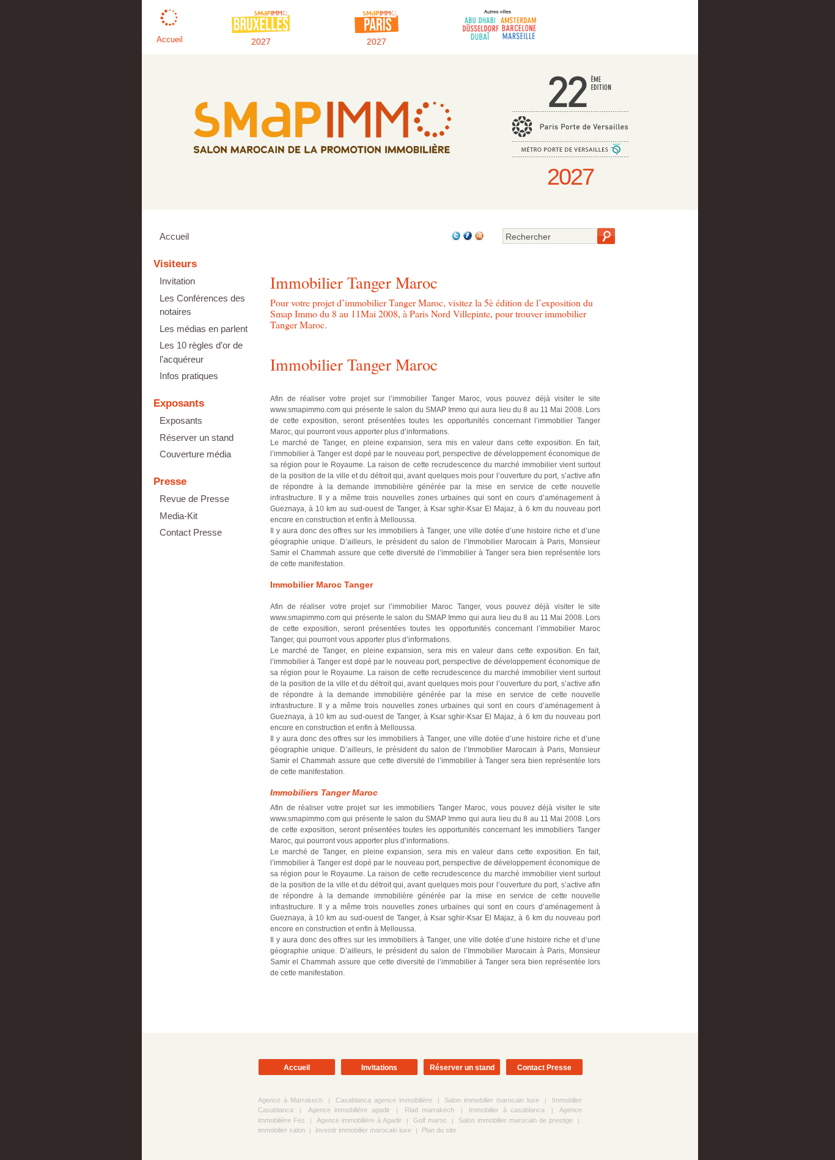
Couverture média (195, 454)
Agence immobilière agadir (349, 1110)
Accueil (174, 236)
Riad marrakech (429, 1110)
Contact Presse (191, 532)
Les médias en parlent (204, 328)
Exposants (181, 420)
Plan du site (439, 1130)
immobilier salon (281, 1130)
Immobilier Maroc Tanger (321, 584)
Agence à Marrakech (290, 1100)
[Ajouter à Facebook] (467, 238)
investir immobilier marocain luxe (363, 1130)
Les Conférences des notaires (202, 305)
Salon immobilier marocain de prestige (515, 1120)
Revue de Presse (194, 498)
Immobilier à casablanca (507, 1110)
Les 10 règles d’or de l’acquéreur (201, 352)
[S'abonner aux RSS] (478, 238)
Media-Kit (178, 516)
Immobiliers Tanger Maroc (324, 792)
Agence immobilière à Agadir (359, 1120)
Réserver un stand (197, 437)
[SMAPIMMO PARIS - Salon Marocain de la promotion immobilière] (321, 162)
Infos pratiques (189, 376)
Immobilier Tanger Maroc (354, 364)
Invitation (177, 281)
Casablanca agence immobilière (384, 1100)
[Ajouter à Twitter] (455, 238)
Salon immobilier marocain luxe (491, 1100)
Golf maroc (430, 1120)
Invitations (379, 1067)
